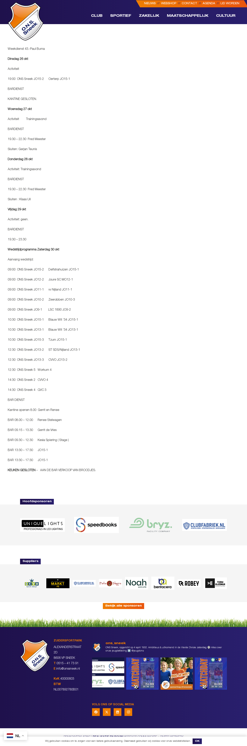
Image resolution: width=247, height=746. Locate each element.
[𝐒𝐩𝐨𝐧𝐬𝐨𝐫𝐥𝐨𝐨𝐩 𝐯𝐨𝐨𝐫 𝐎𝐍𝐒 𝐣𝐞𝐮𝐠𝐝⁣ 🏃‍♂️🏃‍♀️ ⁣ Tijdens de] (177, 673)
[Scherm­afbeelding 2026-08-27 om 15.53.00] (42, 525)
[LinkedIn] (117, 712)
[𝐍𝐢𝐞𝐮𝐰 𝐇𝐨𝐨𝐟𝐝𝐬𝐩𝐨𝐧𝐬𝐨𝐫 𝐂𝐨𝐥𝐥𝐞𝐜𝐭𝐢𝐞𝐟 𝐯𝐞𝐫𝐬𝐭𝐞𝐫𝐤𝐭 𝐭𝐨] (108, 673)
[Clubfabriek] (84, 583)
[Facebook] (96, 712)
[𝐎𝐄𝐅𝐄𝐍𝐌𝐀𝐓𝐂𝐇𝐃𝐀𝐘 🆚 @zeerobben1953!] (211, 673)
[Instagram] (128, 712)
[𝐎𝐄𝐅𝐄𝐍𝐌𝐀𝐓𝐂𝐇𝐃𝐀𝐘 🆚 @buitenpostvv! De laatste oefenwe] (142, 673)
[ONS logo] (25, 21)
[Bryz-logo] (150, 525)
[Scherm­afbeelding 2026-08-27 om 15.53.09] (204, 525)
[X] (107, 712)
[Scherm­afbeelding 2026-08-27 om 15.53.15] (189, 583)
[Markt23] (57, 583)
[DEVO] (31, 583)
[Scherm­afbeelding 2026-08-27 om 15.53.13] (215, 583)
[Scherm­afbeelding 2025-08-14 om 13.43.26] (136, 583)
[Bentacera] (162, 583)
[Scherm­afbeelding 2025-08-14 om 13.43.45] (110, 583)
